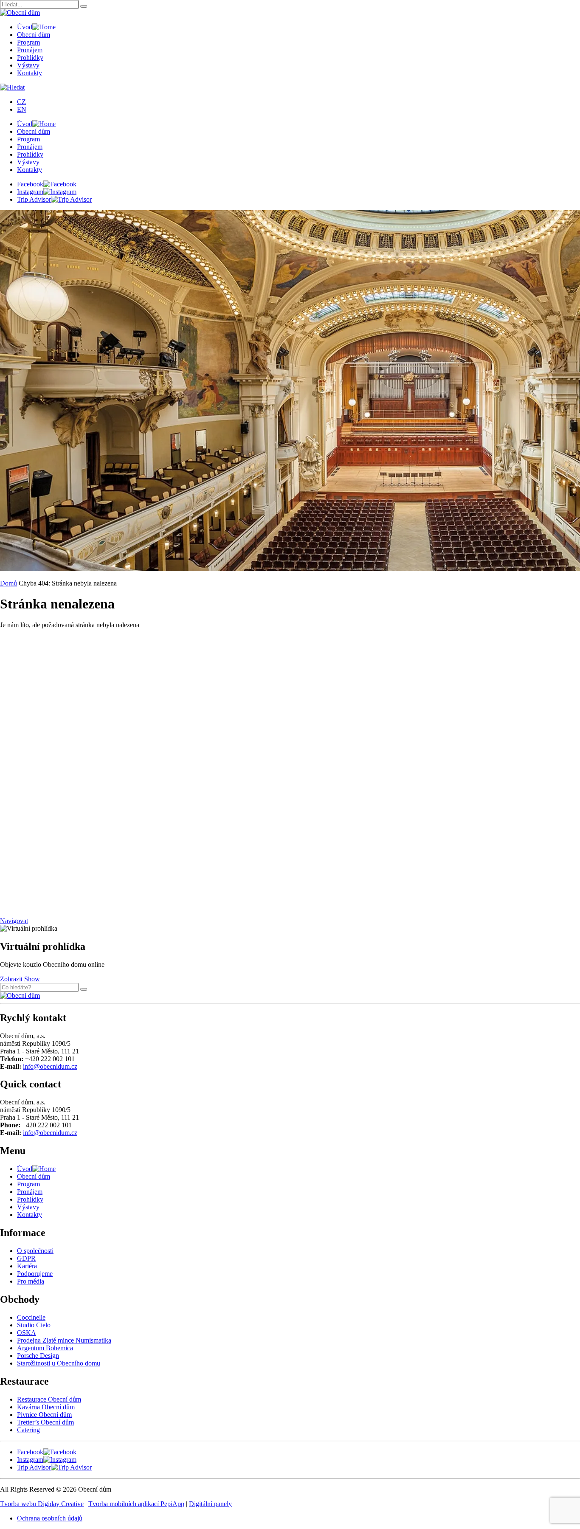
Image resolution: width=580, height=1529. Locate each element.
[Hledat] (83, 6)
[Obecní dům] (20, 995)
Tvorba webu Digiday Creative (42, 1503)
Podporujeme (35, 1273)
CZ (21, 101)
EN (21, 109)
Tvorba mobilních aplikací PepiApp (136, 1503)
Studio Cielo (34, 1325)
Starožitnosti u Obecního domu (58, 1363)
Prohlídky (30, 57)
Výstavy (28, 65)
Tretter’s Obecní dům (45, 1422)
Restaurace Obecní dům (49, 1399)
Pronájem (29, 50)
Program (28, 42)
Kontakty (29, 72)
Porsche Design (38, 1355)
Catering (28, 1429)
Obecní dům (33, 34)
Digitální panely (210, 1503)
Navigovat (14, 920)
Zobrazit (11, 979)
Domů (8, 583)
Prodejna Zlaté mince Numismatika (64, 1340)
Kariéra (27, 1266)
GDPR (26, 1258)
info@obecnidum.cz (50, 1066)
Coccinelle (31, 1317)
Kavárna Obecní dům (46, 1407)
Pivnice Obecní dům (44, 1414)
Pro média (30, 1281)
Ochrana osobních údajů (49, 1518)
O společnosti (35, 1250)
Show (32, 979)
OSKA (26, 1332)
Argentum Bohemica (45, 1348)
